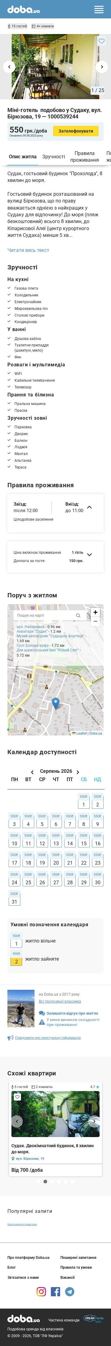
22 (84, 863)
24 (14, 882)
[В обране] (101, 41)
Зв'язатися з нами (23, 1277)
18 (28, 863)
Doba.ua (95, 733)
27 (56, 882)
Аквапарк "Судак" (32, 631)
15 (84, 844)
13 (56, 844)
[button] (56, 703)
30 (98, 882)
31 (14, 902)
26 (42, 882)
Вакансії (67, 1277)
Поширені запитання (78, 1257)
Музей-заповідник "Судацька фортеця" (50, 636)
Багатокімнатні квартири (22, 1224)
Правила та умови (76, 1267)
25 (28, 882)
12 (42, 844)
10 (14, 844)
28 (70, 882)
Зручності (53, 157)
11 (28, 844)
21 (70, 863)
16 (98, 844)
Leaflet (81, 733)
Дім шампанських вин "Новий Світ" (48, 650)
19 (42, 863)
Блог (11, 1267)
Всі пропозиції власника (60, 1001)
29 (84, 882)
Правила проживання (84, 156)
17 (14, 863)
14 (70, 844)
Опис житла (23, 157)
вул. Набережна (31, 627)
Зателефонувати (76, 131)
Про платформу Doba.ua (28, 1257)
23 (98, 863)
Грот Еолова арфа (33, 645)
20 (56, 863)
